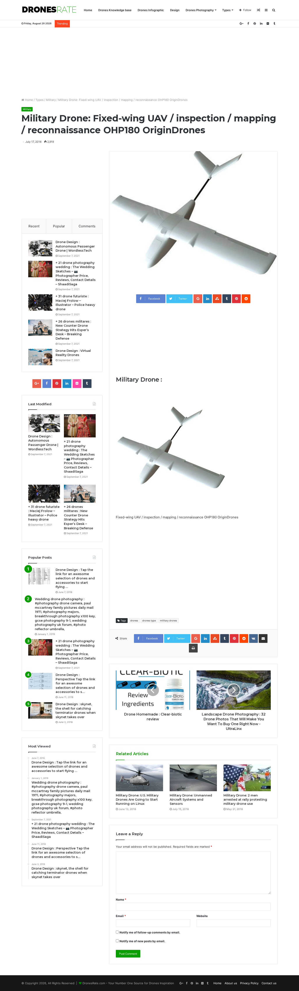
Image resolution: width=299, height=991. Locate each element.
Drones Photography (200, 10)
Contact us (269, 983)
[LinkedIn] (261, 23)
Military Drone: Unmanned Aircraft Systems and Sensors (191, 799)
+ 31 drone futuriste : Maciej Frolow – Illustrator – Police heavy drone (75, 302)
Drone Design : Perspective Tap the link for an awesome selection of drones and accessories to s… (75, 683)
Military (51, 100)
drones (134, 620)
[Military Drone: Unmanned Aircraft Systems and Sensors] (193, 778)
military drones (168, 620)
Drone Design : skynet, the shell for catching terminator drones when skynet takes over (76, 710)
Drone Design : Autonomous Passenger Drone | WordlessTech (75, 246)
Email (121, 916)
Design (174, 10)
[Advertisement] (149, 62)
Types (226, 10)
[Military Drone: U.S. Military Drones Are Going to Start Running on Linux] (139, 778)
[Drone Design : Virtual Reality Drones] (40, 357)
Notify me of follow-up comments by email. (150, 932)
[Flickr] (267, 23)
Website (202, 916)
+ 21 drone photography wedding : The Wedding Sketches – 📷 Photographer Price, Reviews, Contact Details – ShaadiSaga (76, 273)
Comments (87, 226)
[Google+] (241, 23)
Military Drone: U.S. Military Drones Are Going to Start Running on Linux (137, 799)
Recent (33, 226)
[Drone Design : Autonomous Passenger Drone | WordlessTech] (40, 248)
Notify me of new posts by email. (142, 941)
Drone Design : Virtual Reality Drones (73, 353)
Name (121, 899)
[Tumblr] (274, 23)
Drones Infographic (151, 10)
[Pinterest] (254, 23)
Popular (59, 226)
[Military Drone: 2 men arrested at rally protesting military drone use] (247, 778)
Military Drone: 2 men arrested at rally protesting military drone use (245, 799)
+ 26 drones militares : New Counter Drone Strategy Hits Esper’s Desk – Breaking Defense (73, 329)
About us (231, 983)
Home (88, 10)
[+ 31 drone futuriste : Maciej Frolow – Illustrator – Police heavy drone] (40, 302)
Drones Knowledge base (115, 10)
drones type (149, 620)
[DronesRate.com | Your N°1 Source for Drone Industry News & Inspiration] (49, 10)
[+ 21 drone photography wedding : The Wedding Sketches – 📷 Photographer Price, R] (40, 269)
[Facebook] (248, 23)
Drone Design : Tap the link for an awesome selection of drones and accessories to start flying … (75, 578)
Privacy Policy (249, 983)
